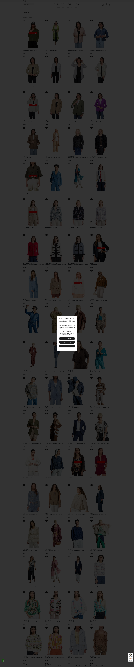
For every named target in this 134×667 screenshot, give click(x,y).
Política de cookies (68, 334)
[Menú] (132, 653)
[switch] (130, 660)
